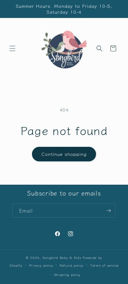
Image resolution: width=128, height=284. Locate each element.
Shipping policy (67, 274)
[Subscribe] (108, 210)
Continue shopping (64, 154)
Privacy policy (41, 265)
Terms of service (104, 265)
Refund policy (72, 265)
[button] (12, 48)
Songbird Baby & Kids (61, 257)
